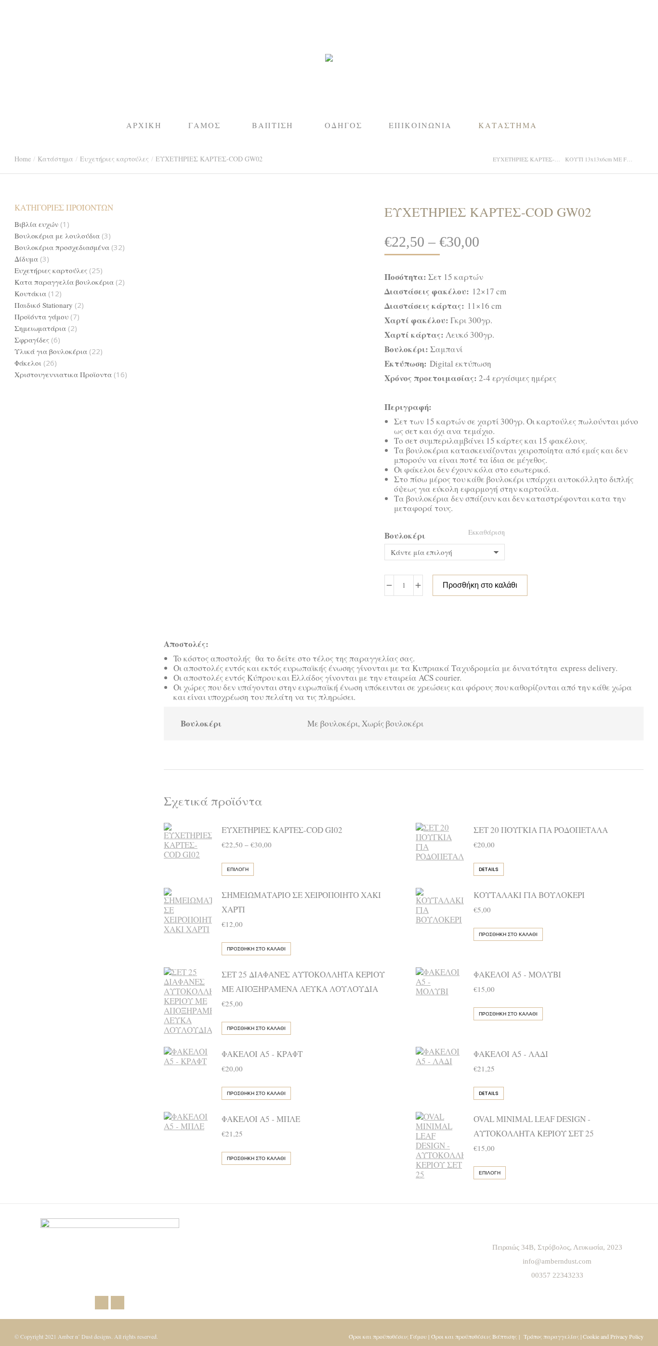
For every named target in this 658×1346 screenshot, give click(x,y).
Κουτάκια (30, 293)
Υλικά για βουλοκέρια (50, 351)
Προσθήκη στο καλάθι (480, 585)
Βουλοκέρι (404, 535)
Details (489, 869)
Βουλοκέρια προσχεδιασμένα (61, 247)
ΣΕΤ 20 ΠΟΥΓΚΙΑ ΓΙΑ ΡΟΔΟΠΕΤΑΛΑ (541, 829)
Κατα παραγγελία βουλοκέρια (64, 282)
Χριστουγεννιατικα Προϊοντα (63, 374)
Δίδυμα (26, 259)
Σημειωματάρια (40, 328)
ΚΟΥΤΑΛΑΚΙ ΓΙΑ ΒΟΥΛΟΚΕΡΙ (529, 894)
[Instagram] (117, 1302)
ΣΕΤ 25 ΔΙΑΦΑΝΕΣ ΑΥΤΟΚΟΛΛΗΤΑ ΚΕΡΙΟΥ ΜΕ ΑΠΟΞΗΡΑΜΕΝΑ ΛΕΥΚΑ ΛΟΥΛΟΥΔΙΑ (303, 981)
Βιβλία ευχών (36, 224)
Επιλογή (238, 869)
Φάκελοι (27, 363)
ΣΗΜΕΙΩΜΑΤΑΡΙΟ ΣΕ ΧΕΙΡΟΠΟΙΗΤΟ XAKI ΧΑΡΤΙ (301, 902)
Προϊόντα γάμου (41, 316)
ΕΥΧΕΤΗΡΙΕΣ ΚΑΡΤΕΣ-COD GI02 (282, 829)
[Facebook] (101, 1302)
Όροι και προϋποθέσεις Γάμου (388, 1336)
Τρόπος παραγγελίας (551, 1336)
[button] (142, 7)
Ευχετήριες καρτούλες (50, 270)
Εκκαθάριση (486, 532)
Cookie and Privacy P (606, 1336)
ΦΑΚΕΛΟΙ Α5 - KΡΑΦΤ (262, 1053)
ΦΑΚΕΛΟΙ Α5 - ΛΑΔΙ (511, 1053)
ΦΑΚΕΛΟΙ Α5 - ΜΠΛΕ (261, 1118)
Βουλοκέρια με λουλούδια (57, 235)
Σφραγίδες (31, 339)
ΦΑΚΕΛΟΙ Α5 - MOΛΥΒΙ (517, 974)
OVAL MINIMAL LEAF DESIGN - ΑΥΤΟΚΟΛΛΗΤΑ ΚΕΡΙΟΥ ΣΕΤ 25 (534, 1126)
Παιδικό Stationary (43, 305)
